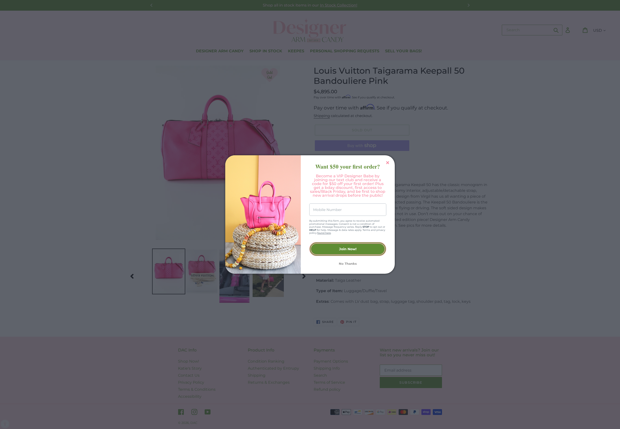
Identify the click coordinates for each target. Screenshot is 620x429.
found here (324, 232)
